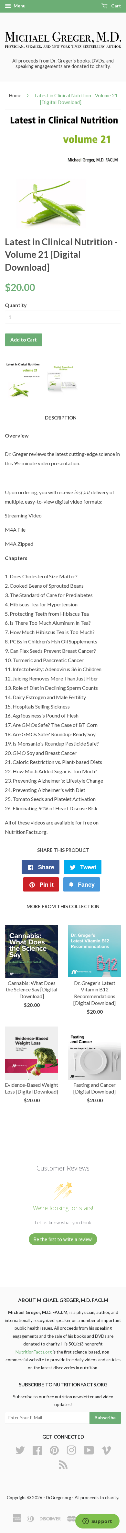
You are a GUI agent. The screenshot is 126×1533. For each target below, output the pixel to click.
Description (61, 417)
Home (15, 95)
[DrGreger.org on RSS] (63, 1463)
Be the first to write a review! (63, 1239)
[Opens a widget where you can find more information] (97, 1522)
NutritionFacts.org (34, 1352)
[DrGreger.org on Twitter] (20, 1449)
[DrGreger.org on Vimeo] (106, 1449)
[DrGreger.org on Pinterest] (54, 1449)
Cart (115, 5)
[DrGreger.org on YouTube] (89, 1449)
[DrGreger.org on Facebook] (37, 1449)
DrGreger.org (58, 1497)
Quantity (16, 305)
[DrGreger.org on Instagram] (71, 1449)
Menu (19, 5)
